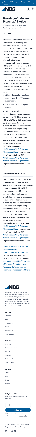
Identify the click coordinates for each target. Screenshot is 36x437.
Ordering (8, 355)
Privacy (22, 427)
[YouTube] (15, 431)
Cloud (7, 319)
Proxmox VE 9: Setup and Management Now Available (18, 3)
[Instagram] (12, 431)
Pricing (7, 351)
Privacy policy (23, 416)
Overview (8, 344)
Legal (7, 427)
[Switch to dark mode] (28, 9)
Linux (7, 327)
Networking (9, 330)
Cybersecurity (9, 323)
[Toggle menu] (32, 9)
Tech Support (9, 362)
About (7, 372)
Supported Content (11, 348)
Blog (6, 376)
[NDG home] (14, 9)
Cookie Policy (14, 427)
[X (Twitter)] (6, 431)
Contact (7, 383)
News (7, 380)
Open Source (9, 334)
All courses (8, 315)
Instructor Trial (9, 359)
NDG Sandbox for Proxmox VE (16, 252)
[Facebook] (9, 431)
